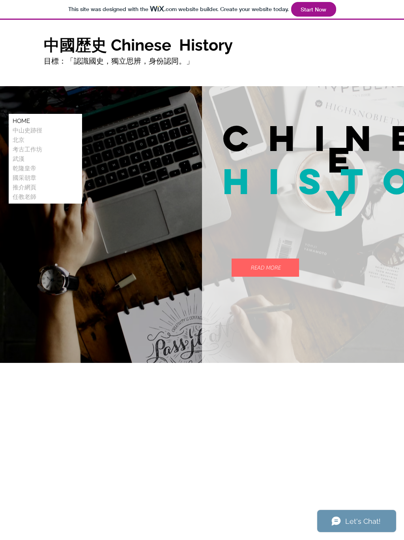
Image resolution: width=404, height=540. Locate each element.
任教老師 (24, 196)
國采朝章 (24, 177)
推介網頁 (24, 187)
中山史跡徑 (27, 130)
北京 (18, 139)
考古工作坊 (27, 149)
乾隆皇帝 (24, 168)
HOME (21, 121)
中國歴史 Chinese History (140, 45)
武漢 (18, 158)
